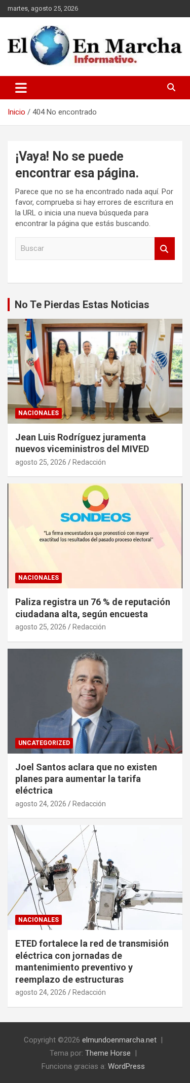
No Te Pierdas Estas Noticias (82, 304)
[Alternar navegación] (21, 87)
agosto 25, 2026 (40, 462)
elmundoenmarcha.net (119, 1039)
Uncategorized (44, 742)
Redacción (89, 462)
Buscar (165, 248)
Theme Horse (108, 1053)
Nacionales (38, 413)
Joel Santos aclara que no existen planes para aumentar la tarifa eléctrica (86, 779)
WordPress (126, 1066)
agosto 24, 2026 (40, 804)
